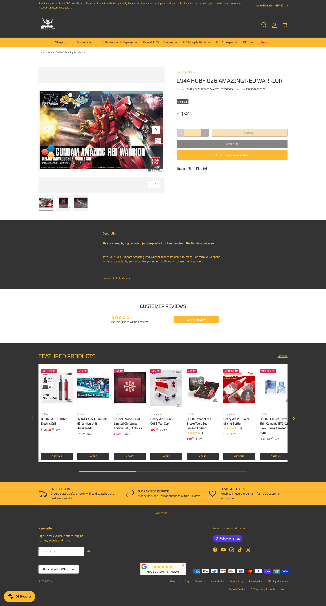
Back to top (161, 513)
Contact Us (200, 581)
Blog (187, 581)
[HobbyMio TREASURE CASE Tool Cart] (166, 387)
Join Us (284, 589)
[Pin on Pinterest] (205, 168)
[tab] (110, 233)
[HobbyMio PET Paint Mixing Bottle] (239, 387)
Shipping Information (278, 581)
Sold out (249, 133)
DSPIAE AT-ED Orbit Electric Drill (54, 421)
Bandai (180, 89)
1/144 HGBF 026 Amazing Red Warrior (66, 52)
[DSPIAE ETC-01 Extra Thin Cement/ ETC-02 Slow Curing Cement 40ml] (275, 387)
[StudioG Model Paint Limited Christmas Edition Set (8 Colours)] (130, 387)
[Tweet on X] (190, 168)
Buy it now (231, 144)
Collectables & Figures (117, 42)
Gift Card (249, 42)
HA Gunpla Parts (195, 42)
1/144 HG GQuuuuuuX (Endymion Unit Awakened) (92, 423)
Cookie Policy (217, 581)
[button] (285, 25)
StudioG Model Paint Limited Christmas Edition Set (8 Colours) (128, 423)
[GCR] (144, 566)
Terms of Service (237, 589)
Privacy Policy (236, 581)
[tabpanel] (163, 252)
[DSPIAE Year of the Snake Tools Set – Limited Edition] (202, 387)
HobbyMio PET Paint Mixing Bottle (236, 421)
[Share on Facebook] (197, 168)
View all (283, 356)
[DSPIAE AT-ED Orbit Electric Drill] (57, 387)
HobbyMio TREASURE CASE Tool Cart (164, 421)
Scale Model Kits (186, 72)
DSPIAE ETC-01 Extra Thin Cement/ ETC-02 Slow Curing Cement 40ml (274, 426)
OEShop (50, 581)
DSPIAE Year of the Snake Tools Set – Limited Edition (199, 423)
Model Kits (84, 42)
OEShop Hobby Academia (263, 589)
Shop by (61, 42)
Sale (264, 42)
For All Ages (224, 42)
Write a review (196, 319)
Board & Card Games (158, 42)
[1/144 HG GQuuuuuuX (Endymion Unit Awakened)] (93, 387)
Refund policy (255, 581)
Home (41, 52)
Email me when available (232, 155)
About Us (174, 581)
